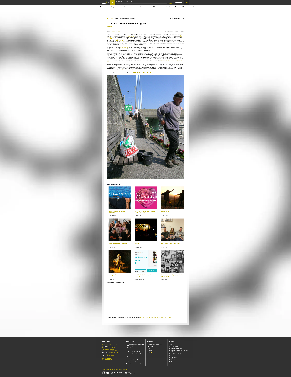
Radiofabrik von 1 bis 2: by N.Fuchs (125, 1)
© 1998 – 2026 (110, 346)
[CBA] (103, 359)
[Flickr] (106, 359)
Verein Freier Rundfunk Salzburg (109, 344)
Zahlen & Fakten (130, 350)
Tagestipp (109, 26)
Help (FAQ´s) (173, 358)
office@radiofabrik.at (109, 354)
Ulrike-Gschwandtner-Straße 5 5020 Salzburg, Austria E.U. (109, 348)
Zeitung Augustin (116, 39)
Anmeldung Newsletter (175, 348)
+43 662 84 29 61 (113, 351)
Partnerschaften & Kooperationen (135, 354)
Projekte (128, 356)
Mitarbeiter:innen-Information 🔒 (135, 364)
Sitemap (149, 350)
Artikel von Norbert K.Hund (128, 70)
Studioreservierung (174, 346)
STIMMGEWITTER (119, 40)
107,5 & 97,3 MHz (109, 355)
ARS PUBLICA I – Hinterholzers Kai (142, 73)
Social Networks (173, 360)
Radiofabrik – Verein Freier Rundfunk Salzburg (135, 345)
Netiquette (150, 346)
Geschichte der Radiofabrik (133, 352)
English (171, 362)
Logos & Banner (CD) (175, 354)
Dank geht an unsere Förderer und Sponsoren (114, 369)
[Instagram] (111, 359)
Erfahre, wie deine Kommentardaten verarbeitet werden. (155, 317)
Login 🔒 (149, 352)
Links (170, 356)
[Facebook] (108, 359)
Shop (170, 344)
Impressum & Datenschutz (154, 344)
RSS (148, 348)
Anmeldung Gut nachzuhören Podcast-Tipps (178, 351)
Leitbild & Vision (130, 348)
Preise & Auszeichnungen (133, 358)
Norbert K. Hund (115, 31)
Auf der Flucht (130, 36)
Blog (111, 18)
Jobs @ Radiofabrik (131, 362)
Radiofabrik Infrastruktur (132, 360)
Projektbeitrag (124, 47)
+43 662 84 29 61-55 (114, 352)
